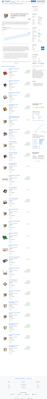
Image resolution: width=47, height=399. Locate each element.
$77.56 (29, 303)
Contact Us (23, 386)
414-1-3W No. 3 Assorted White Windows (13, 346)
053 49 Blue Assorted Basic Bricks (14, 81)
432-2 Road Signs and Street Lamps (14, 176)
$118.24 (28, 131)
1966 (11, 73)
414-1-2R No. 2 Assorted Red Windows (14, 313)
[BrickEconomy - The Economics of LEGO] (6, 1)
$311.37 (28, 143)
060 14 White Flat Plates (13, 198)
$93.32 (29, 270)
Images (28, 19)
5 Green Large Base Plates (37, 142)
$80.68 (29, 347)
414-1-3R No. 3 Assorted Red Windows (14, 335)
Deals (9, 387)
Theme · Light (30, 378)
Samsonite (6, 3)
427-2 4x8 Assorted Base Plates (13, 210)
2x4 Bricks (34, 140)
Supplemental (11, 3)
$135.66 (28, 177)
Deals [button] (18, 1)
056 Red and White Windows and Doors (14, 130)
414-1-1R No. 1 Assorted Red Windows (14, 291)
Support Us (24, 387)
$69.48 (29, 325)
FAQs (38, 384)
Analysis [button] (23, 1)
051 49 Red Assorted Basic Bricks (14, 69)
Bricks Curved (35, 139)
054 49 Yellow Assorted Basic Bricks (13, 105)
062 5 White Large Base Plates (13, 245)
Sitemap (38, 387)
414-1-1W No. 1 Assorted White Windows (13, 302)
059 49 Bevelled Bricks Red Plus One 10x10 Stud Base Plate (14, 117)
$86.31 (29, 154)
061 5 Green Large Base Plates (13, 234)
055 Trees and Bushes (13, 152)
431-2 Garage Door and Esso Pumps (14, 268)
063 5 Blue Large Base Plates (14, 257)
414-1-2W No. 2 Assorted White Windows (13, 324)
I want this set (24, 78)
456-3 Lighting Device (13, 279)
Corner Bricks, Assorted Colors (38, 147)
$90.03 (29, 336)
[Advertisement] (19, 8)
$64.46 (29, 281)
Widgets (38, 386)
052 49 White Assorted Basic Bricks (14, 93)
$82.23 (29, 314)
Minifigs (9, 386)
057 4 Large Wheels (12, 187)
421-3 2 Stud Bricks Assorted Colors (14, 222)
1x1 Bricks (34, 141)
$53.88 (29, 292)
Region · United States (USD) (20, 378)
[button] (42, 24)
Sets (3, 3)
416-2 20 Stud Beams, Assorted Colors (13, 164)
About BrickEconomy (23, 384)
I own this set (24, 76)
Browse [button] (14, 1)
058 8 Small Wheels (12, 141)
